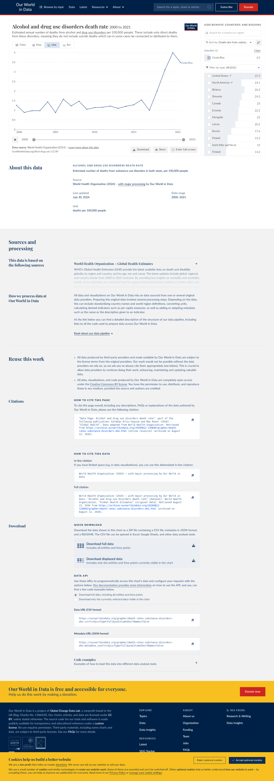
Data (72, 7)
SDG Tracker (147, 751)
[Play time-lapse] (15, 140)
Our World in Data (25, 7)
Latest (83, 7)
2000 (25, 139)
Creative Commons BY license (108, 384)
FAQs (71, 732)
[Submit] (209, 7)
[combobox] (184, 7)
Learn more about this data (83, 147)
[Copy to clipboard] (188, 420)
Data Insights (147, 730)
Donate (248, 7)
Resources (98, 7)
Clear (257, 50)
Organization (191, 723)
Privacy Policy (118, 773)
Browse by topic (54, 7)
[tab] (20, 45)
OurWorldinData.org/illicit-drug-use (31, 151)
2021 (192, 139)
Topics (143, 716)
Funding (188, 730)
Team (186, 736)
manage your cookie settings (145, 773)
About (117, 7)
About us (188, 716)
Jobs (186, 743)
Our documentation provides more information (122, 585)
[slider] (34, 140)
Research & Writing (239, 716)
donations (61, 765)
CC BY (55, 151)
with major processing (131, 184)
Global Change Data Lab (65, 711)
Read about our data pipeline (92, 333)
